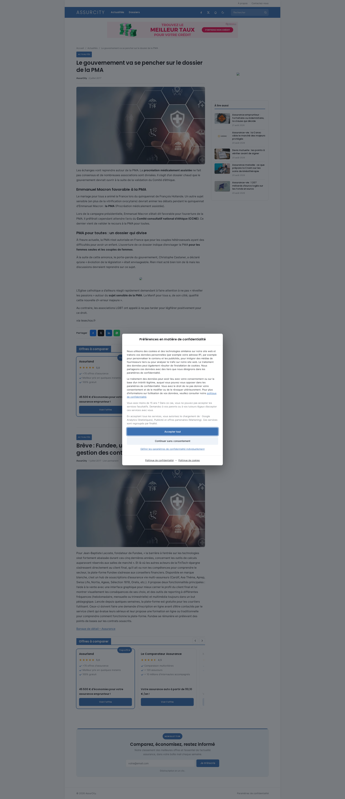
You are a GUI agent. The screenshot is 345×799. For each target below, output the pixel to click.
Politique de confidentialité (159, 460)
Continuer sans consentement (172, 440)
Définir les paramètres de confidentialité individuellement (173, 448)
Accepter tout (172, 431)
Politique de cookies (189, 460)
